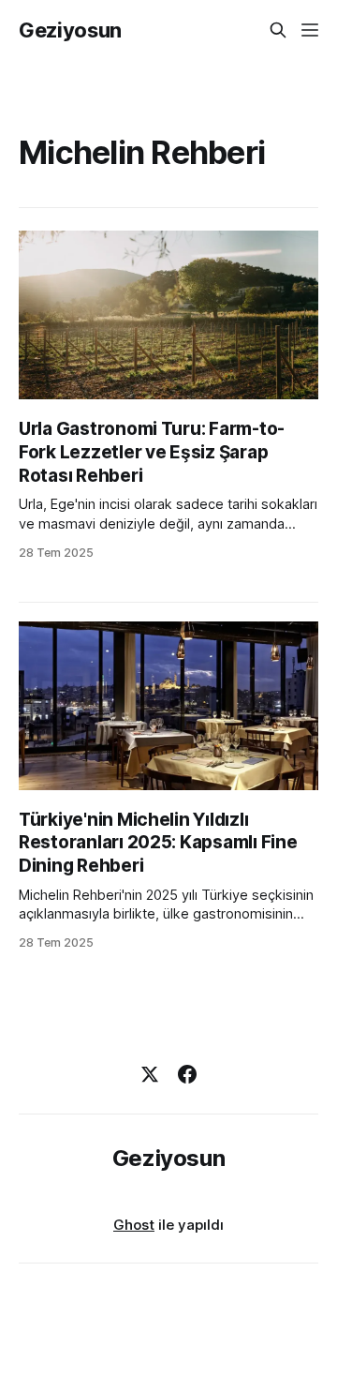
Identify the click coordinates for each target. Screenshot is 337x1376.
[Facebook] (187, 1074)
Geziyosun (70, 30)
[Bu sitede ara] (278, 30)
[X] (149, 1074)
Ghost (133, 1225)
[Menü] (310, 30)
